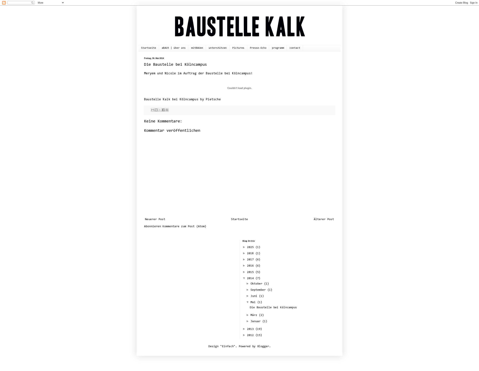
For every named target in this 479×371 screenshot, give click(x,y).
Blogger (263, 346)
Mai (254, 302)
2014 (251, 278)
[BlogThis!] (156, 110)
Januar (256, 321)
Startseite (148, 48)
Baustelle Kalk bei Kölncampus (171, 99)
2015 (251, 272)
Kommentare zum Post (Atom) (184, 226)
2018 (251, 253)
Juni (255, 296)
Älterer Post (324, 219)
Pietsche (213, 99)
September (259, 289)
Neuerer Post (155, 219)
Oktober (257, 283)
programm (278, 48)
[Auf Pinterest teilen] (167, 110)
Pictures (238, 48)
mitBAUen (197, 48)
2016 (251, 265)
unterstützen (218, 48)
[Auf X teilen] (160, 110)
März (255, 315)
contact (295, 48)
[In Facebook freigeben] (163, 110)
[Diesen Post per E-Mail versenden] (153, 110)
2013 (251, 329)
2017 (251, 259)
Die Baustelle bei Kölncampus (273, 307)
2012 (251, 335)
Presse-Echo (258, 48)
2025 (251, 247)
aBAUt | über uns (174, 48)
